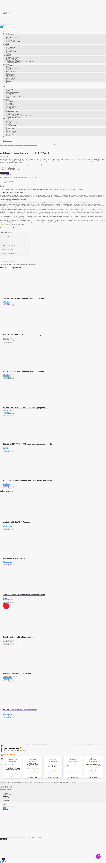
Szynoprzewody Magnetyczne (13, 60)
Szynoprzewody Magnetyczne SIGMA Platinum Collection (20, 61)
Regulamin (5, 793)
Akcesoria (8, 54)
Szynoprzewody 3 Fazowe (12, 58)
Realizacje (5, 796)
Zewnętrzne (6, 44)
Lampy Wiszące (10, 34)
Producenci (6, 797)
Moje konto (6, 10)
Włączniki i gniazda (11, 76)
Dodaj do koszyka (4, 172)
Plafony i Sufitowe (10, 47)
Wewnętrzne (6, 33)
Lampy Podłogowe (11, 40)
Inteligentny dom (10, 74)
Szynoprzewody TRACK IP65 (13, 62)
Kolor (3, 169)
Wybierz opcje (6, 303)
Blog (4, 798)
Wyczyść (17, 169)
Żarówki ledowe (10, 79)
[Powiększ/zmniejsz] (0, 861)
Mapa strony (6, 800)
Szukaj (4, 804)
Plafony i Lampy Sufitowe (12, 37)
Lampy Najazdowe (11, 51)
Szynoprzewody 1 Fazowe (12, 57)
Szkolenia (8, 81)
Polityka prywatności (8, 794)
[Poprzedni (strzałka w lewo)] (0, 862)
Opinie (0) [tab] (5, 182)
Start (4, 31)
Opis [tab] (4, 179)
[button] (5, 174)
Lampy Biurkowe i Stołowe (13, 41)
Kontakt (5, 13)
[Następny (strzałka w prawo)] (2, 862)
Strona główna (3, 145)
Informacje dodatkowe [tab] (8, 181)
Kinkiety (8, 36)
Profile (7, 43)
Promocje (5, 82)
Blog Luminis (6, 12)
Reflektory (8, 69)
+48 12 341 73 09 (8, 786)
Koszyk (5, 809)
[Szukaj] (1, 27)
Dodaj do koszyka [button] (7, 526)
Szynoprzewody (7, 55)
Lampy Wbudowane (11, 39)
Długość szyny (4, 167)
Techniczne (6, 64)
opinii (20, 750)
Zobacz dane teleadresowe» (7, 789)
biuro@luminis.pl (8, 787)
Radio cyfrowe (10, 75)
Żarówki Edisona (10, 78)
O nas (4, 791)
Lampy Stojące (10, 48)
